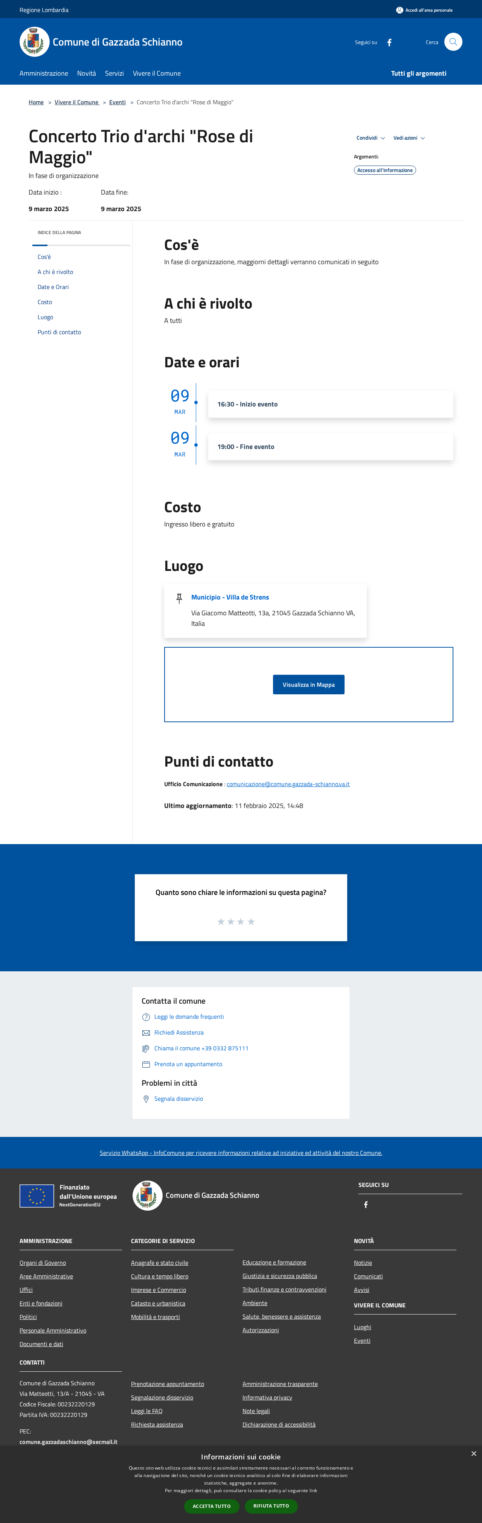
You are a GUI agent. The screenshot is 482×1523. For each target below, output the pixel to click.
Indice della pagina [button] (59, 232)
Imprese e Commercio (158, 1289)
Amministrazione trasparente (280, 1383)
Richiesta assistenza (157, 1424)
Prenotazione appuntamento (167, 1383)
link (313, 1490)
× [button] (473, 1454)
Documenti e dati (41, 1343)
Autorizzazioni (261, 1329)
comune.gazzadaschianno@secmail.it (68, 1441)
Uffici (26, 1289)
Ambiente (255, 1302)
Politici (28, 1316)
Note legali (256, 1410)
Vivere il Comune (77, 102)
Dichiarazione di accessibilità (279, 1424)
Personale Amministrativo (53, 1330)
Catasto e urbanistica (158, 1303)
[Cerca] (453, 42)
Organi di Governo (43, 1262)
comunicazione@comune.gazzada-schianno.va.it (288, 783)
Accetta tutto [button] (212, 1506)
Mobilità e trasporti (155, 1316)
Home (36, 102)
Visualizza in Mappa (309, 684)
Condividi (367, 138)
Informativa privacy (267, 1397)
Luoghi (362, 1326)
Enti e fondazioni (41, 1303)
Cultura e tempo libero (159, 1276)
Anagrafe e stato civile (159, 1262)
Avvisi (361, 1289)
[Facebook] (386, 42)
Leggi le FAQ (147, 1410)
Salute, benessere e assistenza (282, 1316)
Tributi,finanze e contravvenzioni (284, 1289)
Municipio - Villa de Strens (230, 597)
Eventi (117, 102)
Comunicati (368, 1276)
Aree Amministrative (46, 1276)
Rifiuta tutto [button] (271, 1506)
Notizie (363, 1262)
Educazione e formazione (274, 1262)
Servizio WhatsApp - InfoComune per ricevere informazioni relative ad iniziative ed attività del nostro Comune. (241, 1152)
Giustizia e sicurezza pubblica (280, 1275)
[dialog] (241, 1484)
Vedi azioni (406, 138)
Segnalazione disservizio (162, 1397)
